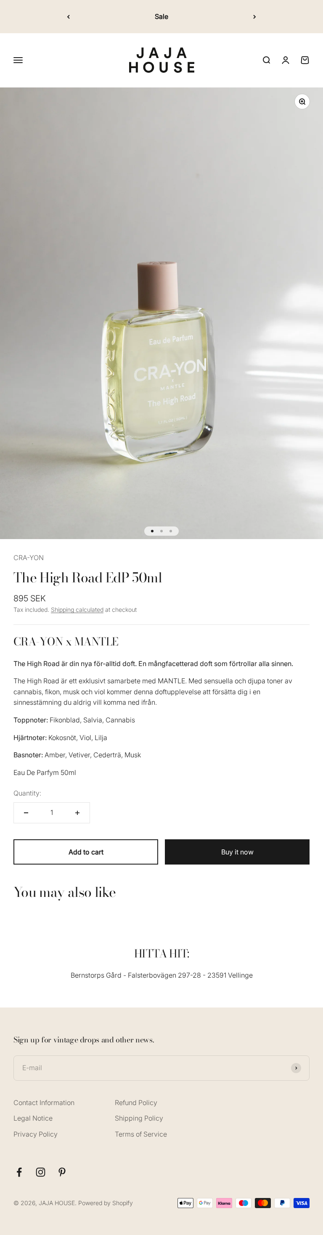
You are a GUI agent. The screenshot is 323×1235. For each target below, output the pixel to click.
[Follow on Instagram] (40, 1172)
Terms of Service (141, 1134)
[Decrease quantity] (26, 813)
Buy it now (237, 852)
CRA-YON (28, 557)
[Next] (254, 16)
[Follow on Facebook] (19, 1172)
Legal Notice (33, 1118)
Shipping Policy (139, 1118)
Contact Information (43, 1102)
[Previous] (68, 16)
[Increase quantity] (77, 813)
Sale (161, 16)
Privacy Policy (35, 1134)
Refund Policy (136, 1102)
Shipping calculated (77, 609)
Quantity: (27, 793)
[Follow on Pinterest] (62, 1172)
